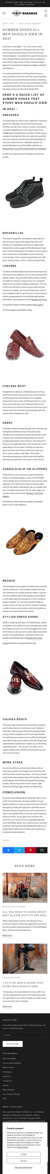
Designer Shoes (11, 978)
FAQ (4, 1098)
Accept (24, 1154)
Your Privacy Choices (11, 1094)
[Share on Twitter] (19, 850)
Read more (7, 935)
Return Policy (8, 1067)
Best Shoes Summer (30, 24)
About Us (7, 1076)
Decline (24, 1161)
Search (6, 1085)
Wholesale (7, 1072)
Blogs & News (8, 1089)
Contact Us (7, 1081)
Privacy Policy (22, 1147)
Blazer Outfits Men (14, 907)
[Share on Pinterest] (30, 850)
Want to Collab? (9, 1058)
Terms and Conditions (12, 1063)
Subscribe (13, 1044)
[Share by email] (41, 850)
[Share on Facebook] (8, 850)
